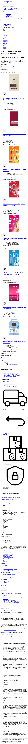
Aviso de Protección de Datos (10, 630)
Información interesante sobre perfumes (11, 373)
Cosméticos (5, 362)
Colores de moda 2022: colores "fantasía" (11, 375)
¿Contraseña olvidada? (7, 567)
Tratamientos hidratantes (13, 364)
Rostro (7, 363)
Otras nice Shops (6, 605)
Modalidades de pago (7, 555)
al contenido (5, 2)
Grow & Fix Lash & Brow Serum (10, 386)
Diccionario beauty (7, 577)
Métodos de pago (9, 16)
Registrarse (5, 566)
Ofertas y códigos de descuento (9, 558)
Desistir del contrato (5, 608)
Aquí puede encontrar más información (9, 499)
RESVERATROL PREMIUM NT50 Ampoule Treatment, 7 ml (15, 99)
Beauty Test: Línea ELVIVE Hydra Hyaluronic (13, 372)
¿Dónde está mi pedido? (11, 12)
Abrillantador (6, 385)
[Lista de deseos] (4, 32)
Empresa (5, 604)
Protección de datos (7, 596)
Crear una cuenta (6, 29)
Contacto (7, 17)
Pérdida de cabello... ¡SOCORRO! (10, 374)
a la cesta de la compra (7, 3)
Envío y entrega (6, 556)
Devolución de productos (8, 557)
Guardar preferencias (5, 741)
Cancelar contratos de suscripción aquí (11, 602)
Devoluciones (8, 14)
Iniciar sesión (6, 565)
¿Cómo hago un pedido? (8, 554)
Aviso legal (5, 595)
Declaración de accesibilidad (9, 600)
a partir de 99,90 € (14, 8)
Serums (12, 365)
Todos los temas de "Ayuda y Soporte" (14, 18)
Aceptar (2, 632)
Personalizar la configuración (18, 632)
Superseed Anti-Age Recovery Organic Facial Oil (13, 382)
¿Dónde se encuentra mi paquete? (10, 569)
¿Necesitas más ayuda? (8, 560)
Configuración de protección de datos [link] (10, 601)
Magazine (5, 575)
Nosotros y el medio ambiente (9, 574)
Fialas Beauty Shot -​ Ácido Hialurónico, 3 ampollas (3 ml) (13, 273)
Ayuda (4, 11)
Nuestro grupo (6, 581)
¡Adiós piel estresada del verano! (10, 376)
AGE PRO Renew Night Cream (9, 381)
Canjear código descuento (8, 570)
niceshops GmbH (9, 593)
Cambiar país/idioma (11, 591)
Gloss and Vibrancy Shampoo (9, 384)
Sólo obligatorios (8, 632)
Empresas (5, 561)
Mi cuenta (5, 553)
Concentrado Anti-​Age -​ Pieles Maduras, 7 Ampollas (14, 204)
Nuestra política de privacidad (7, 634)
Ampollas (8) (16, 366)
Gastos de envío (9, 15)
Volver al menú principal (8, 1)
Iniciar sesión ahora (7, 25)
